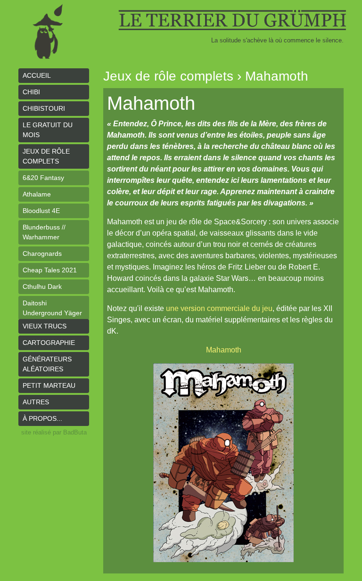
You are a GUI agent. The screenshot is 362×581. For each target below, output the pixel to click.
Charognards (42, 253)
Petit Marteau (49, 385)
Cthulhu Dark (42, 286)
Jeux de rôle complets (46, 156)
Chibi (31, 92)
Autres (36, 402)
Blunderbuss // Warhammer (44, 232)
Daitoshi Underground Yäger (52, 308)
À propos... (42, 418)
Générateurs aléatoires (47, 364)
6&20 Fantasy (43, 177)
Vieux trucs (44, 326)
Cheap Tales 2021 (50, 270)
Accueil (37, 75)
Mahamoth (223, 350)
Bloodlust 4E (41, 210)
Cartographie (49, 342)
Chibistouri (44, 108)
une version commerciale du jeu (219, 308)
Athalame (37, 194)
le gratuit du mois (48, 130)
